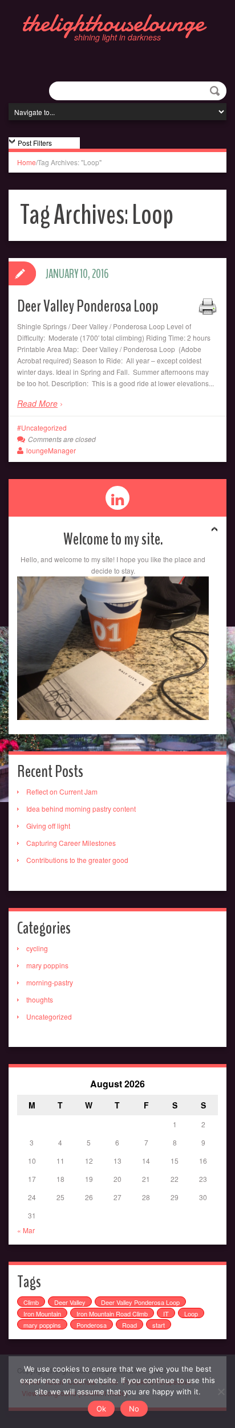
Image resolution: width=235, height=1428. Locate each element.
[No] (220, 1391)
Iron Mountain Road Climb (112, 1313)
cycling (37, 948)
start (158, 1324)
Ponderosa (91, 1324)
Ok (101, 1408)
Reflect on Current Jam (62, 791)
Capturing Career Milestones (71, 843)
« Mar (26, 1230)
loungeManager (51, 450)
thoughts (39, 999)
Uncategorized (44, 427)
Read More (37, 403)
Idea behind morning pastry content (81, 808)
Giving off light (48, 825)
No (134, 1408)
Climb (31, 1302)
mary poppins (47, 965)
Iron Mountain (42, 1313)
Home (26, 162)
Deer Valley (70, 1302)
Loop (191, 1313)
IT (166, 1313)
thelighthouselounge (113, 23)
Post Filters (35, 143)
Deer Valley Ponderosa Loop (88, 306)
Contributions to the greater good (77, 860)
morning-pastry (49, 982)
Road (129, 1324)
